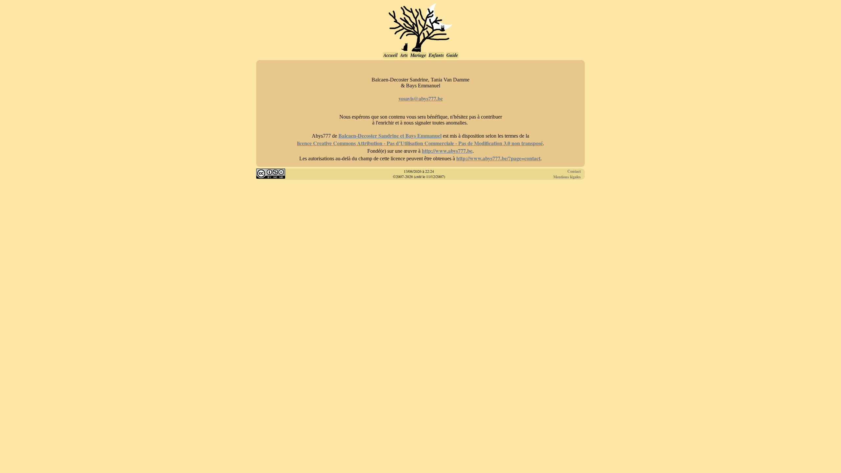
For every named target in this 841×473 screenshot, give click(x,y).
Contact (574, 171)
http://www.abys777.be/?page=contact (498, 158)
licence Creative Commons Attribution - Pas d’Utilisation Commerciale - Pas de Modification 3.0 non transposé (420, 143)
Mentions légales (567, 177)
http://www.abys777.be (447, 150)
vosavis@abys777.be (420, 98)
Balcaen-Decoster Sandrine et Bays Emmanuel (390, 135)
